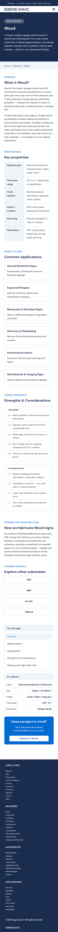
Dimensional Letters (19, 352)
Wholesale (10, 3)
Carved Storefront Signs (22, 266)
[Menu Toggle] (53, 9)
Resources (47, 3)
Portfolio (21, 3)
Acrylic (29, 601)
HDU (29, 579)
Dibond (29, 611)
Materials (17, 66)
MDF (29, 590)
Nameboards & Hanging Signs (25, 374)
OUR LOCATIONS (14, 882)
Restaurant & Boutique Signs (25, 309)
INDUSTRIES (11, 806)
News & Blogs (38, 3)
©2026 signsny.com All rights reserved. (24, 919)
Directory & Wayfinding (21, 331)
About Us (29, 3)
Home (7, 66)
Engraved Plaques (18, 287)
